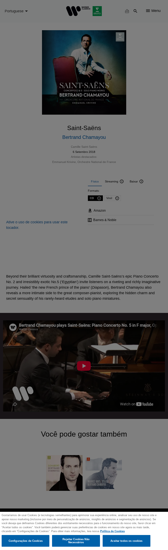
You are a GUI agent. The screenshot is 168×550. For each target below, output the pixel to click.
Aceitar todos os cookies (126, 540)
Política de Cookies (112, 531)
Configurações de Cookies (26, 540)
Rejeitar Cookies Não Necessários (76, 541)
